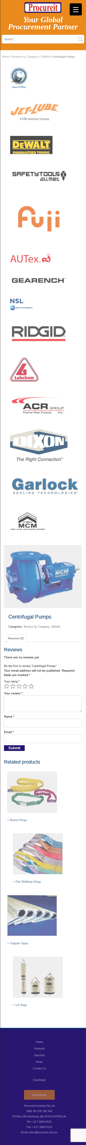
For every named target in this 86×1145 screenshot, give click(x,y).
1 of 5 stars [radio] (6, 686)
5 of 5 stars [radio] (31, 686)
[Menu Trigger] (76, 9)
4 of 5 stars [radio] (25, 686)
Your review (13, 693)
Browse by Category (25, 56)
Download (39, 1095)
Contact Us (39, 1068)
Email (9, 732)
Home (5, 56)
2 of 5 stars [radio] (12, 686)
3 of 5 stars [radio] (19, 686)
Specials (39, 1055)
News (39, 1061)
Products (39, 1048)
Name (9, 716)
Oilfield (45, 56)
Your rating (12, 681)
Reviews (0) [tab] (16, 638)
